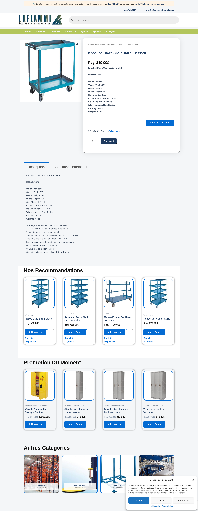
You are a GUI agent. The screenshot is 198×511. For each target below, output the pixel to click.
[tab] (36, 166)
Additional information (71, 167)
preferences (184, 500)
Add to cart (109, 141)
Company (40, 32)
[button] (192, 480)
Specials (97, 32)
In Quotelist (30, 341)
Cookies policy (155, 506)
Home (28, 32)
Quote (84, 32)
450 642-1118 (113, 4)
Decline (161, 500)
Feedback (55, 32)
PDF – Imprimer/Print (160, 122)
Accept (139, 500)
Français (110, 32)
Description (36, 167)
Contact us (70, 32)
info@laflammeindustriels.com (150, 4)
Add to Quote (35, 332)
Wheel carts (105, 45)
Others (96, 45)
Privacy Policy (167, 506)
